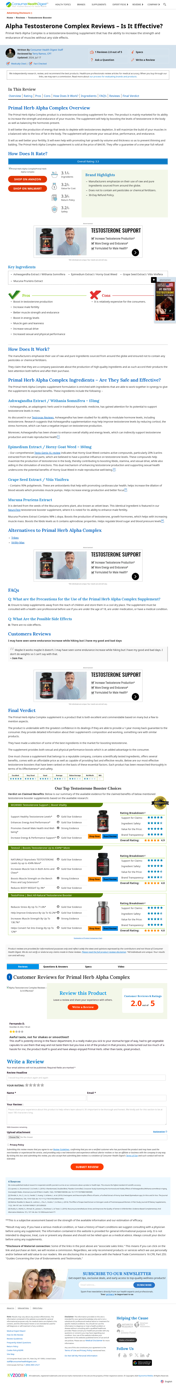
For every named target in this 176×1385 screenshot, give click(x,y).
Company (153, 4)
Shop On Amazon (27, 179)
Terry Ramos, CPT (41, 53)
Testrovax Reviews (43, 417)
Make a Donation (126, 1340)
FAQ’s (103, 96)
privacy (110, 1294)
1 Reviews (108, 52)
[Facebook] (119, 1355)
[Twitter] (136, 1355)
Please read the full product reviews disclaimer (104, 951)
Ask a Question (104, 60)
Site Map (10, 1354)
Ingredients (89, 96)
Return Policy (12, 1346)
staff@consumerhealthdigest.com (22, 1361)
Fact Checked (40, 63)
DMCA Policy (37, 1308)
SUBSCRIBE (144, 1285)
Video (121, 966)
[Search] (164, 5)
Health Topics (63, 4)
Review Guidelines (61, 1149)
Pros (38, 96)
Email (91, 1093)
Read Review (110, 836)
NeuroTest (14, 510)
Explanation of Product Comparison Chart (88, 938)
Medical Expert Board (16, 1331)
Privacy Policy (86, 1350)
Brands (81, 4)
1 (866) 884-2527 (32, 1364)
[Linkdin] (142, 1355)
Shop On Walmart (27, 188)
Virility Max (17, 542)
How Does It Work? (65, 96)
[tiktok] (148, 1355)
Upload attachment (18, 1132)
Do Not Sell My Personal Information (81, 1355)
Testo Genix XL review (47, 452)
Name (11, 1093)
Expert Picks (119, 4)
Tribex (15, 537)
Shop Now (94, 836)
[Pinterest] (130, 1355)
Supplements (99, 4)
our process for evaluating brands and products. (113, 76)
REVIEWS (136, 4)
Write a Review (145, 60)
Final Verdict (131, 96)
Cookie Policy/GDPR (15, 1350)
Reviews (114, 96)
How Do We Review (15, 1335)
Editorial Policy (23, 1308)
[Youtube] (125, 1355)
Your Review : (15, 1104)
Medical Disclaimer (94, 1340)
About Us (10, 1308)
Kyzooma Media (146, 1375)
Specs (139, 52)
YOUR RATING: (15, 1085)
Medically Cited (18, 63)
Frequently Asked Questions (19, 1342)
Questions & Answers (55, 966)
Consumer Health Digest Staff (46, 49)
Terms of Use (132, 1155)
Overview (15, 96)
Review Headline (17, 1072)
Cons (47, 96)
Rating (28, 96)
